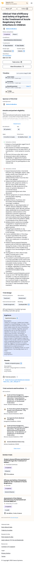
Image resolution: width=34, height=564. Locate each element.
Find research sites (7, 537)
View (27, 86)
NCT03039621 (7, 55)
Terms (3, 556)
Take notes (16, 62)
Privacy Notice (5, 553)
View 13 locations (16, 66)
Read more (17, 124)
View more (17, 448)
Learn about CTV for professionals (12, 540)
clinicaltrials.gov (14, 517)
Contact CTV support (8, 547)
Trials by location (6, 530)
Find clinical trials (6, 527)
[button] (13, 40)
